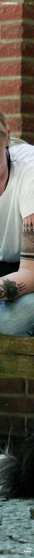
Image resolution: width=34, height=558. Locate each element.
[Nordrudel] (11, 3)
